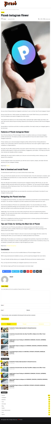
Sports (3, 414)
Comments (41, 324)
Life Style (4, 403)
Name (2, 305)
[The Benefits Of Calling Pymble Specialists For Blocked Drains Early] (4, 329)
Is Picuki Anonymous (11, 245)
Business (4, 399)
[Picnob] (10, 4)
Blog (3, 406)
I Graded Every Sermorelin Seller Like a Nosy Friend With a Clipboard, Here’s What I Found (27, 334)
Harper (4, 19)
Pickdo (8, 165)
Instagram (4, 397)
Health (3, 408)
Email (2, 310)
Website (28, 310)
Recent (8, 324)
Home (3, 9)
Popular (24, 324)
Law (3, 412)
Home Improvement (6, 410)
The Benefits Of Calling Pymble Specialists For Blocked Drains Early (22, 328)
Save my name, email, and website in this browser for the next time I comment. (19, 315)
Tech (3, 401)
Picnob (6, 9)
